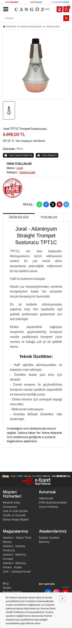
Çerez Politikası (48, 507)
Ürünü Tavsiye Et (49, 155)
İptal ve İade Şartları (15, 511)
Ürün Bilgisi (19, 217)
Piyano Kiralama (12, 592)
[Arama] (66, 18)
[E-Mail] (66, 204)
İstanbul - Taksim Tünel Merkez (17, 540)
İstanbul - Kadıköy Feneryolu (14, 548)
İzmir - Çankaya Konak (17, 571)
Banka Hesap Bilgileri (16, 519)
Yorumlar (49, 217)
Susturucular (53, 26)
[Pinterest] (59, 204)
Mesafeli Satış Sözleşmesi (11, 505)
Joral (20, 168)
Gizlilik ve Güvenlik (14, 515)
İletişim (7, 587)
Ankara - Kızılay (12, 567)
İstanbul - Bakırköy (14, 563)
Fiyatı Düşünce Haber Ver (20, 155)
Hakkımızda (46, 498)
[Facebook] (46, 204)
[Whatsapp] (39, 204)
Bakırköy (44, 542)
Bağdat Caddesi (49, 537)
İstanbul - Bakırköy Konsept (14, 557)
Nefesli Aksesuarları (31, 26)
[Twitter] (53, 204)
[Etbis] (36, 481)
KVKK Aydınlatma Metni (53, 502)
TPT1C (19, 148)
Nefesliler (11, 26)
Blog (6, 583)
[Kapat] (62, 598)
